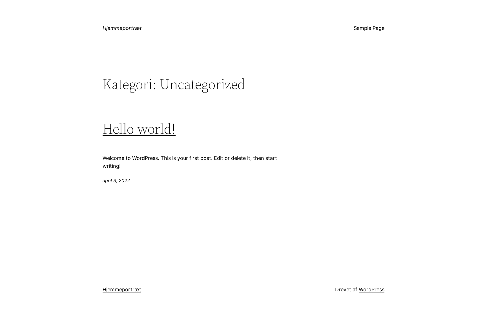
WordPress (371, 289)
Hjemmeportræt (122, 28)
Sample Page (369, 28)
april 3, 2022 (116, 180)
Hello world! (139, 128)
